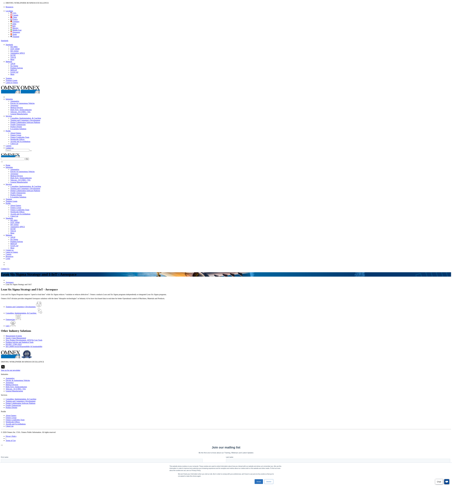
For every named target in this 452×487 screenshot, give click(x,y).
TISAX (13, 57)
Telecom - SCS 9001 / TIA (20, 112)
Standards (4, 41)
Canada (15, 15)
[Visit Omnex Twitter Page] (3, 368)
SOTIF (13, 55)
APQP (12, 64)
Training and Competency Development (25, 120)
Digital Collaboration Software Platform (25, 122)
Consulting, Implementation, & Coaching (25, 118)
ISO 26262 (14, 51)
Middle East (16, 30)
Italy (14, 26)
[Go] (31, 150)
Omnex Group (15, 135)
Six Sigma (14, 66)
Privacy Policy (11, 436)
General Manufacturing (19, 114)
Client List (14, 144)
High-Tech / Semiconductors (21, 110)
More (12, 59)
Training (9, 78)
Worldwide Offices (17, 139)
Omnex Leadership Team (19, 137)
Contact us (10, 148)
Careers (8, 146)
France (15, 19)
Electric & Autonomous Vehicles (22, 103)
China (14, 17)
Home (8, 165)
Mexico (15, 28)
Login (8, 259)
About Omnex (15, 133)
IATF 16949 (15, 49)
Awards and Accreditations (20, 141)
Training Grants (11, 80)
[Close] (2, 445)
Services (9, 116)
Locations (9, 11)
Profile (8, 131)
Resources (9, 7)
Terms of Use (11, 441)
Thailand (15, 37)
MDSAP (13, 70)
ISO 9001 (14, 47)
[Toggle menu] (2, 161)
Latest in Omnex (12, 83)
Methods (9, 62)
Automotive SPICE (17, 53)
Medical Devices (16, 108)
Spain (14, 34)
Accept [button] (259, 482)
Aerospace (14, 105)
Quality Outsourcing (18, 125)
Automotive (14, 101)
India (14, 24)
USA (14, 13)
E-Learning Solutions (18, 129)
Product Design (16, 127)
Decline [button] (268, 482)
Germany (15, 22)
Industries (9, 99)
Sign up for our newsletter (10, 370)
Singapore (16, 32)
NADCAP (14, 72)
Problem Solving (16, 68)
